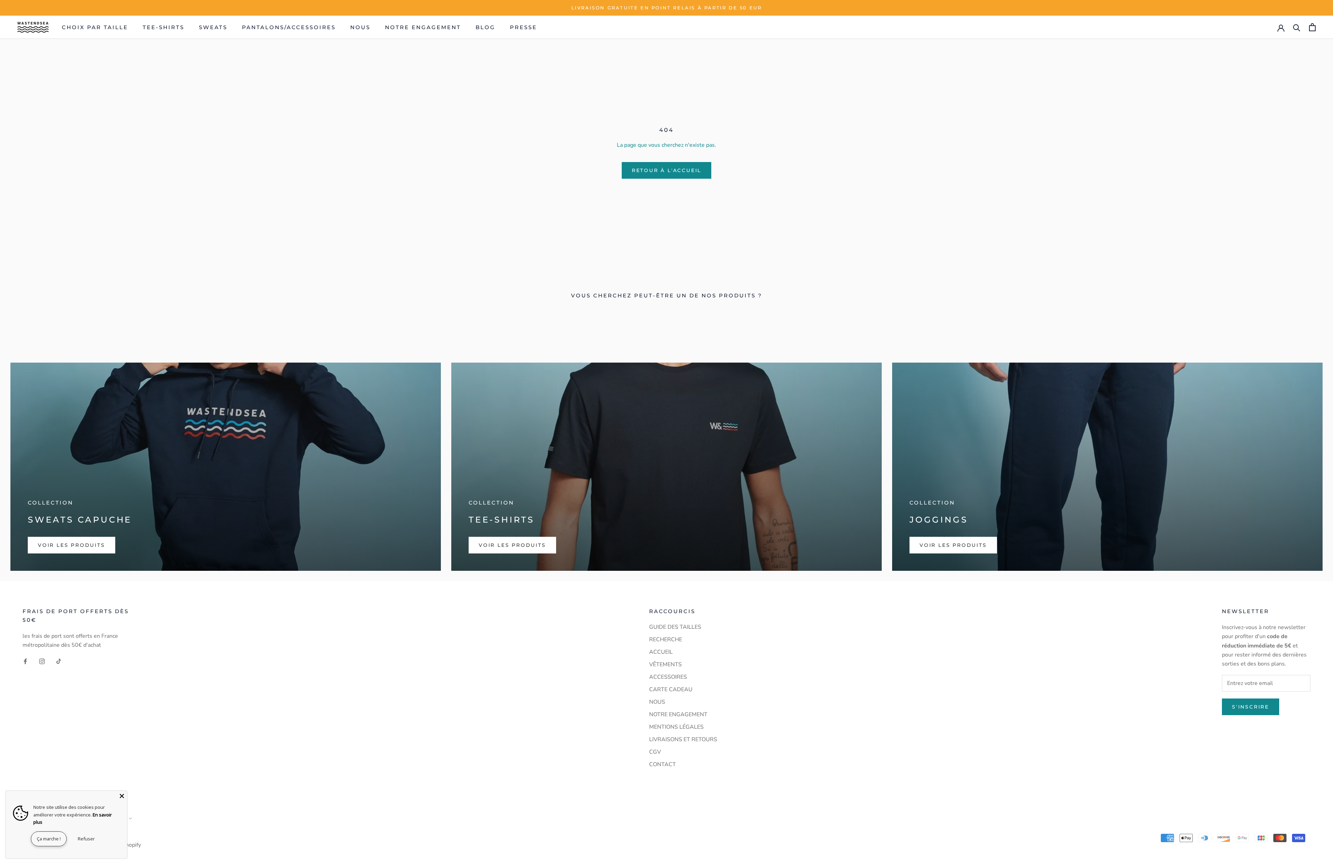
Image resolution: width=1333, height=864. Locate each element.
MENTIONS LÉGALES (676, 727)
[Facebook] (25, 661)
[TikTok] (58, 661)
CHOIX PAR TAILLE (95, 27)
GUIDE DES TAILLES (675, 627)
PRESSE (523, 27)
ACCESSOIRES (668, 677)
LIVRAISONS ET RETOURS (683, 739)
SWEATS (213, 27)
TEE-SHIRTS (163, 27)
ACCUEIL (661, 652)
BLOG (485, 27)
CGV (655, 752)
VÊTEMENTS (665, 664)
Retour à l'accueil (666, 170)
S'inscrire (1250, 707)
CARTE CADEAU (671, 689)
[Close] (121, 796)
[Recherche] (1296, 27)
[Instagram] (42, 661)
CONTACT (662, 764)
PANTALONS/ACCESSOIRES (289, 27)
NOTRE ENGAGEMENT (423, 27)
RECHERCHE (665, 639)
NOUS (360, 27)
